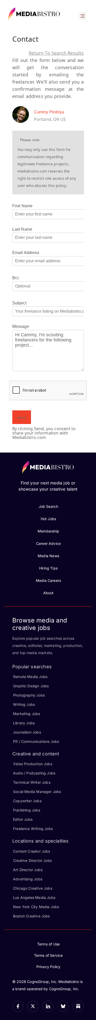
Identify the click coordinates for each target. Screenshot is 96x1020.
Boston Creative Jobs (31, 916)
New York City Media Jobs (36, 907)
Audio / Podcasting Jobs (34, 773)
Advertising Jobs (27, 879)
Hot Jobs (48, 519)
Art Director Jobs (27, 870)
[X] (32, 1006)
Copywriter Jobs (27, 801)
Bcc (15, 278)
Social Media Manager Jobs (37, 791)
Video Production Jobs (32, 764)
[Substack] (78, 1006)
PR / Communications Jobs (36, 741)
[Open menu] (83, 16)
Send (21, 418)
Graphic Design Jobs (31, 686)
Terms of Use (48, 944)
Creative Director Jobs (32, 860)
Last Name (22, 229)
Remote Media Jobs (30, 676)
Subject (19, 303)
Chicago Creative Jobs (32, 888)
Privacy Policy (48, 966)
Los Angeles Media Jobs (34, 897)
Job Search (48, 506)
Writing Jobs (24, 704)
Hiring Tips (48, 568)
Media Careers (48, 580)
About (48, 593)
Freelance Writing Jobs (33, 828)
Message (20, 326)
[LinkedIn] (48, 1006)
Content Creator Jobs (31, 851)
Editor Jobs (23, 819)
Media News (48, 556)
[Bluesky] (63, 1006)
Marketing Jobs (26, 713)
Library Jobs (24, 723)
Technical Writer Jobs (31, 782)
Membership (48, 531)
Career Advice (48, 543)
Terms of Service (48, 955)
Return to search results (56, 53)
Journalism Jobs (27, 732)
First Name (22, 206)
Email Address (25, 252)
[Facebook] (17, 1006)
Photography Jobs (29, 695)
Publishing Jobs (26, 810)
